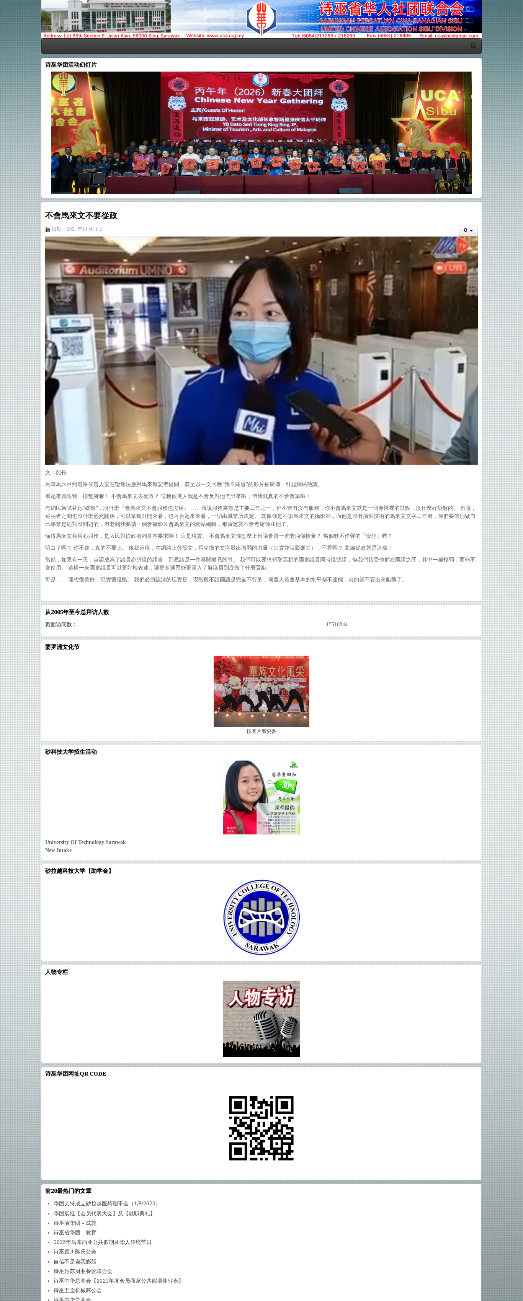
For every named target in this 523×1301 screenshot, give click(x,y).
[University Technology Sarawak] (261, 815)
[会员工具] (505, 237)
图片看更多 (261, 748)
